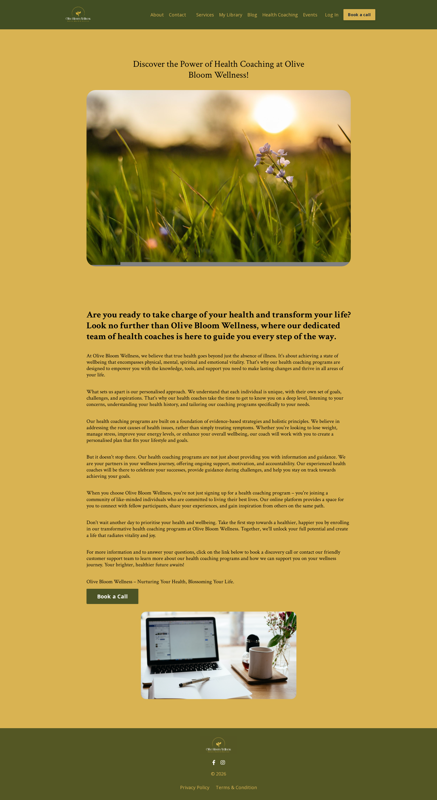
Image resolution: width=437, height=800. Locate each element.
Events (310, 15)
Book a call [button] (359, 14)
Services (205, 15)
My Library (230, 15)
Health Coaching (280, 15)
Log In (331, 15)
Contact (177, 15)
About (157, 15)
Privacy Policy (194, 787)
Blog (252, 15)
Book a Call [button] (112, 596)
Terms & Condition (236, 787)
